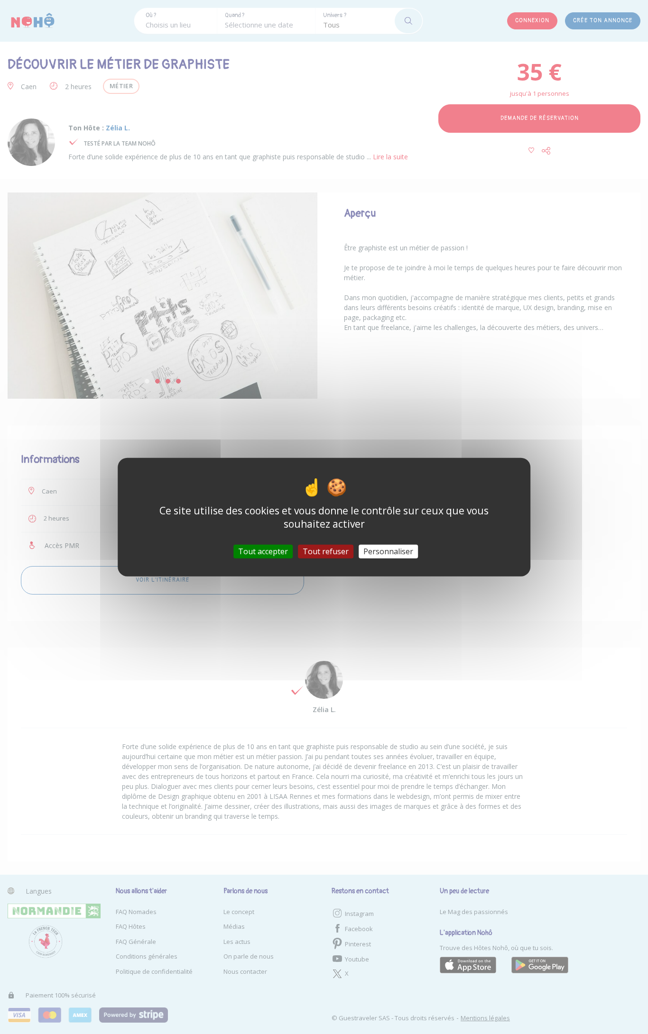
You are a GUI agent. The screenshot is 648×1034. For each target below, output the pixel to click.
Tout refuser (326, 551)
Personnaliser (388, 551)
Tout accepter (263, 551)
